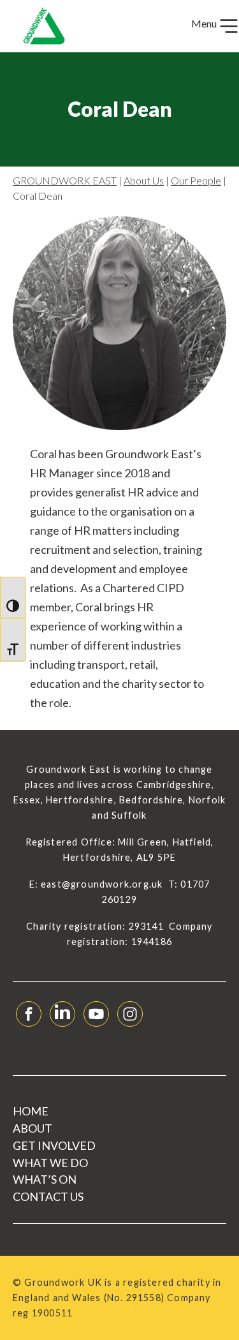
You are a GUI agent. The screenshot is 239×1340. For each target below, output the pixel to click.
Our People (196, 180)
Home (30, 1111)
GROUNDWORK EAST (65, 180)
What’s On (44, 1179)
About (32, 1128)
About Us (144, 180)
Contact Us (48, 1196)
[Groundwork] (39, 26)
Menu (205, 23)
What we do (50, 1163)
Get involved (54, 1145)
